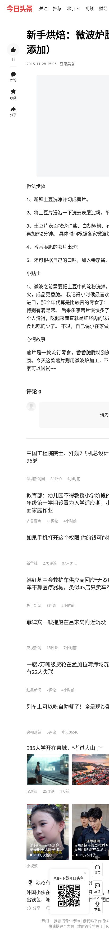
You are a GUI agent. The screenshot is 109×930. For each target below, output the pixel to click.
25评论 (48, 791)
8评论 (51, 605)
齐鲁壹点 (33, 520)
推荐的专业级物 (67, 920)
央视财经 (33, 732)
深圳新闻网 (35, 478)
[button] (43, 8)
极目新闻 (33, 605)
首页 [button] (97, 873)
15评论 (52, 647)
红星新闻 (33, 689)
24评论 (56, 478)
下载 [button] (96, 905)
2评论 (51, 689)
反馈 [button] (97, 891)
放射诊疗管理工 (90, 926)
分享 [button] (13, 115)
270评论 (50, 563)
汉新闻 (32, 791)
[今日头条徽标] (19, 8)
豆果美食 (67, 63)
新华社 (32, 563)
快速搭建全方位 (61, 926)
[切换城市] (78, 8)
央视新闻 (33, 647)
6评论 (51, 732)
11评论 (52, 520)
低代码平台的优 (96, 920)
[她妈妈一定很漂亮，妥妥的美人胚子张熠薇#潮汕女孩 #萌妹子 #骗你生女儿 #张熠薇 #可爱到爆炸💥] (48, 832)
